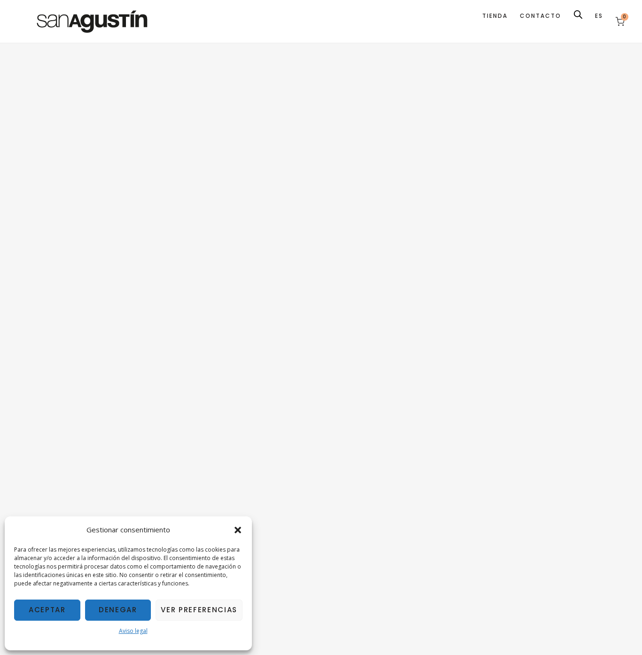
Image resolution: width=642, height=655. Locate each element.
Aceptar (47, 610)
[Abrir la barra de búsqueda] (578, 14)
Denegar (118, 610)
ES (599, 16)
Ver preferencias (199, 610)
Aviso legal (133, 631)
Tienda (495, 16)
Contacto (540, 16)
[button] (238, 530)
